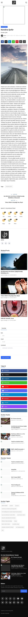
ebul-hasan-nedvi (21, 515)
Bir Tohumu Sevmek (16, 418)
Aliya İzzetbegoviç (15, 484)
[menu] (2, 2)
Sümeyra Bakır (14, 495)
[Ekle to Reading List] (24, 41)
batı (2, 530)
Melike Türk (13, 471)
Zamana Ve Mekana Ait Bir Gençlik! (17, 493)
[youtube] (18, 598)
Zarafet (11, 505)
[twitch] (14, 602)
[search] (26, 2)
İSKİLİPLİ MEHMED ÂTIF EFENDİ (8, 518)
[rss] (22, 602)
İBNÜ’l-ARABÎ (4, 505)
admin (2, 240)
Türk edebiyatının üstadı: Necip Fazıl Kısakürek (11, 511)
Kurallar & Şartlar (5, 613)
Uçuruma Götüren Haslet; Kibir (8, 515)
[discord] (22, 598)
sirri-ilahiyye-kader (20, 527)
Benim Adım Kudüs (6, 524)
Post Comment (5, 357)
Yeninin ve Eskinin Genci (17, 441)
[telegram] (2, 602)
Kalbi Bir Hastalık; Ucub (7, 318)
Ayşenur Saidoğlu (4, 275)
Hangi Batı (13, 469)
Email (2, 339)
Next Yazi (13, 200)
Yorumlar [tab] (4, 328)
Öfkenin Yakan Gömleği (7, 521)
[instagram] (10, 598)
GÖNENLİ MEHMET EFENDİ (7, 527)
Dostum (17, 505)
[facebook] (2, 598)
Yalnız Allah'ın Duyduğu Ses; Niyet (14, 202)
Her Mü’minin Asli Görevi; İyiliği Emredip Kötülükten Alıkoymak (14, 196)
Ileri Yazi (15, 194)
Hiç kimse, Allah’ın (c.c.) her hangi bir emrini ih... (18, 434)
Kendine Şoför (9, 186)
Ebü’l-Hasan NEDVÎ (16, 477)
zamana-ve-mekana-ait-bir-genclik (9, 508)
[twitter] (6, 598)
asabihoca (13, 443)
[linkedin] (10, 602)
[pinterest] (6, 602)
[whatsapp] (14, 598)
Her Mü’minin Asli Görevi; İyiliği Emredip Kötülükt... (19, 427)
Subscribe (23, 591)
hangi (15, 521)
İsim (2, 333)
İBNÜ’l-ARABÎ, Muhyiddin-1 (17, 449)
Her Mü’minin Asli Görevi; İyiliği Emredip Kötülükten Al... (12, 272)
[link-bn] (14, 15)
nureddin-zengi (15, 524)
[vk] (18, 602)
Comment (3, 345)
